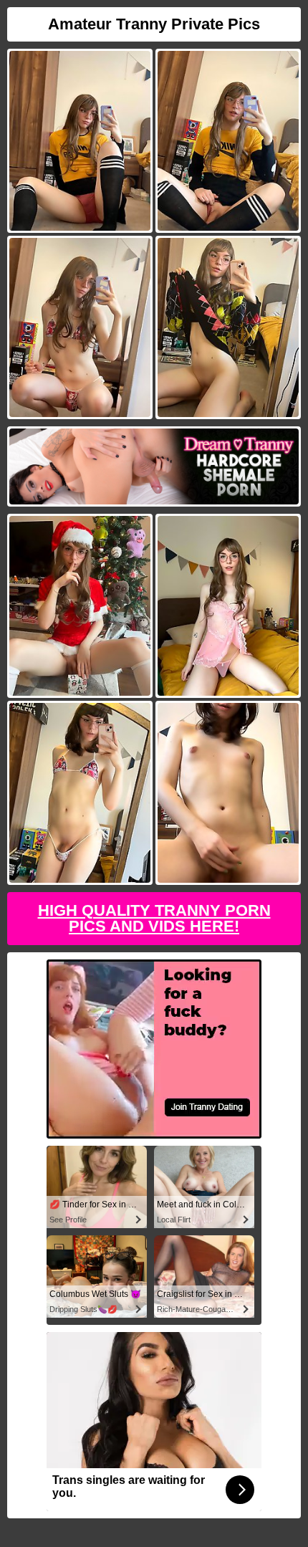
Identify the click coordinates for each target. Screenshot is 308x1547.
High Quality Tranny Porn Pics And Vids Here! (154, 918)
